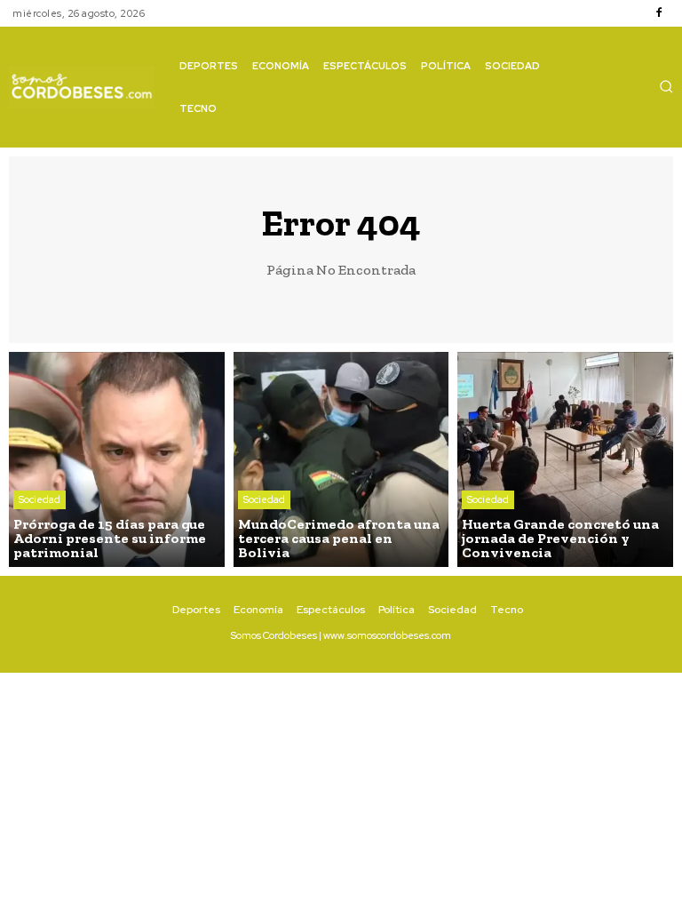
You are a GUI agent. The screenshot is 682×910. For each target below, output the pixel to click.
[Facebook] (659, 13)
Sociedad (39, 499)
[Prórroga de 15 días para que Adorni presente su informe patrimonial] (117, 460)
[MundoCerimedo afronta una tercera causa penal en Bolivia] (341, 460)
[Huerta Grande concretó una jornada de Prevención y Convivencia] (565, 460)
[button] (666, 86)
